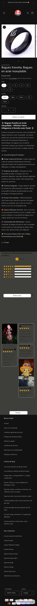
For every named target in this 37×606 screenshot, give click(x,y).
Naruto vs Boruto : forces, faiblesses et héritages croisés (16, 483)
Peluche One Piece (9, 571)
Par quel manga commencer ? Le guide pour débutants (17, 515)
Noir (5, 97)
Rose (5, 102)
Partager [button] (6, 242)
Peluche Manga (8, 567)
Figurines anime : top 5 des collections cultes (17, 496)
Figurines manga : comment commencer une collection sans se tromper (17, 490)
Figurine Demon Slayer (11, 554)
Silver (21, 97)
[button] (4, 13)
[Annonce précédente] (3, 2)
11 (4, 90)
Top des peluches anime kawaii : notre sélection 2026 (15, 522)
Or (29, 97)
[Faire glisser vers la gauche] (14, 61)
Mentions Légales (9, 441)
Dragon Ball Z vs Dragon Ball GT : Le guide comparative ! (17, 477)
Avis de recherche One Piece (13, 536)
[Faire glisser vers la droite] (23, 61)
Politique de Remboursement (13, 437)
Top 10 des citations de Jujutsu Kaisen (15, 467)
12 (10, 90)
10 (27, 85)
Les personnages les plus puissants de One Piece (17, 509)
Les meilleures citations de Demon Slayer (16, 471)
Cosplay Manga (8, 549)
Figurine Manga (8, 563)
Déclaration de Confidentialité (13, 450)
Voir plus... (18, 413)
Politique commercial (10, 454)
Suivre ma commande (10, 428)
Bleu (13, 97)
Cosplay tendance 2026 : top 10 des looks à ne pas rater (18, 502)
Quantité (3, 106)
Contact (6, 423)
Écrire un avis (17, 295)
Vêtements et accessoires (12, 576)
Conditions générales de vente (13, 432)
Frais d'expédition (13, 78)
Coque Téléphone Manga (11, 545)
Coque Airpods (8, 540)
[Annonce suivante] (33, 2)
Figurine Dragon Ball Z (11, 558)
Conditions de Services (11, 446)
